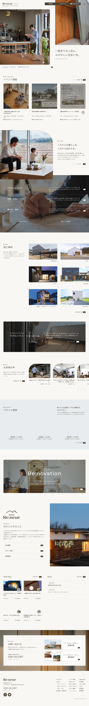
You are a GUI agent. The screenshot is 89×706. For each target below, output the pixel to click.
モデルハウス (63, 4)
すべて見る (79, 443)
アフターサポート (23, 221)
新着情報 (81, 691)
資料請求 (51, 4)
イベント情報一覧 (77, 80)
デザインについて (61, 684)
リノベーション (72, 691)
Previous (79, 389)
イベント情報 (72, 679)
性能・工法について (62, 686)
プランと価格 (72, 688)
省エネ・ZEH (60, 688)
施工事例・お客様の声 (61, 691)
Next (84, 389)
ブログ (80, 686)
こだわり (58, 682)
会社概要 (7, 545)
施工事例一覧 (78, 312)
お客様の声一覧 (17, 381)
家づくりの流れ (66, 221)
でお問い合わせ (75, 4)
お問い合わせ (82, 679)
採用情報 (7, 556)
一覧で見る (35, 577)
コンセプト (79, 164)
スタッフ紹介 (9, 551)
